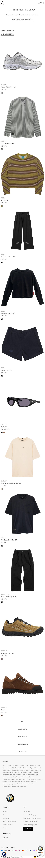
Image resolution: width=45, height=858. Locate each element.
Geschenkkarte (8, 825)
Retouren (6, 818)
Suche (5, 811)
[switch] (40, 855)
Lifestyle (22, 751)
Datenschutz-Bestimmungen (32, 818)
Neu (22, 721)
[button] (41, 2)
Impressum (26, 811)
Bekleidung (22, 729)
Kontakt (5, 815)
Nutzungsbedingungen (30, 815)
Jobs (4, 828)
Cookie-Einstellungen (30, 821)
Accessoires (22, 744)
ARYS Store (10, 847)
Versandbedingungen (30, 825)
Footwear (22, 736)
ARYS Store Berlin (9, 821)
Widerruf (28, 829)
